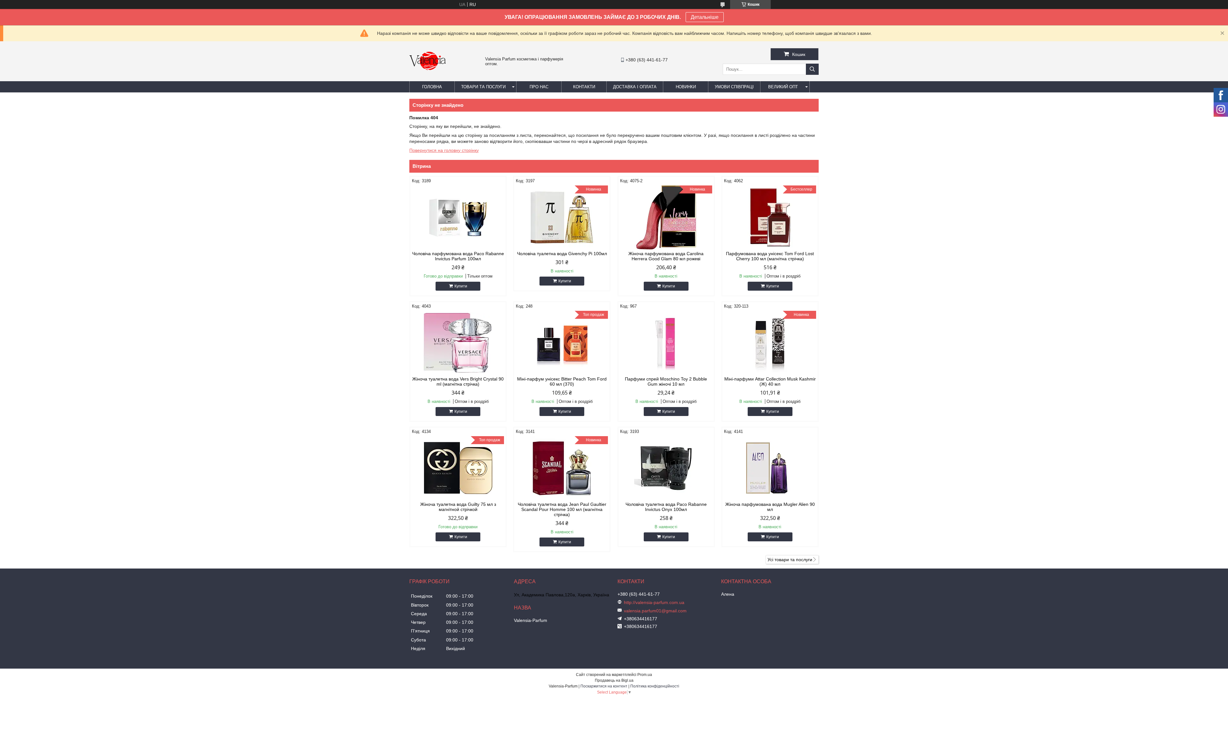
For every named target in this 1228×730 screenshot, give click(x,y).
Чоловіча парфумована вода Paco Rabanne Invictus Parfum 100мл (458, 256)
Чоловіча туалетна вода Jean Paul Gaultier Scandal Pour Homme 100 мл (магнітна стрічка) (562, 509)
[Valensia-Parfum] (427, 78)
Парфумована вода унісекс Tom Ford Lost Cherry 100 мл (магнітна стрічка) (770, 256)
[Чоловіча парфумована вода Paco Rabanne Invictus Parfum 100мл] (458, 217)
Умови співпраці (734, 86)
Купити (460, 286)
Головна (432, 86)
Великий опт (783, 86)
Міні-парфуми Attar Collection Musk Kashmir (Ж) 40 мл (770, 381)
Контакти (584, 86)
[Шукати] (812, 69)
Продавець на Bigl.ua (614, 680)
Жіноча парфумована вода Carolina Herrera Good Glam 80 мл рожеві (666, 256)
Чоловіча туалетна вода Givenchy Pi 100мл (562, 253)
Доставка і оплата (635, 86)
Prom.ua (644, 674)
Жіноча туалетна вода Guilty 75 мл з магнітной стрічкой (458, 507)
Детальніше (705, 17)
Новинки (686, 86)
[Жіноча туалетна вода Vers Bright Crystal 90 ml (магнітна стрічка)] (458, 343)
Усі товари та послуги (789, 559)
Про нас (539, 86)
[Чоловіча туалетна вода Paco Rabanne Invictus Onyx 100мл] (666, 468)
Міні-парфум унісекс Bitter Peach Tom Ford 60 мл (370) (562, 381)
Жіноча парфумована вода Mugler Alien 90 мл (770, 507)
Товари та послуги (483, 86)
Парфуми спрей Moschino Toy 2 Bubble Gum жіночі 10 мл (666, 381)
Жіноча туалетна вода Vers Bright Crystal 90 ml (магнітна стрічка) (458, 381)
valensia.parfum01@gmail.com (655, 610)
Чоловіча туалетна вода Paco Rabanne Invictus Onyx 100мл (666, 507)
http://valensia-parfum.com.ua (654, 602)
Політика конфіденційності (654, 686)
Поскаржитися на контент (603, 686)
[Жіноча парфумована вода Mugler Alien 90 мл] (770, 468)
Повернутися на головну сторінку (444, 150)
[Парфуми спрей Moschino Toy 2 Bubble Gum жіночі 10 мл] (666, 343)
